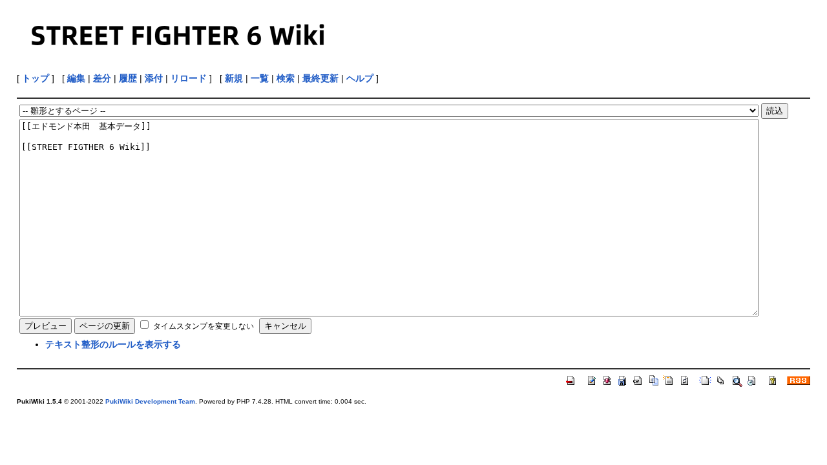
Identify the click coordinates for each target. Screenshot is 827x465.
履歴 (128, 78)
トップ (35, 78)
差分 (102, 78)
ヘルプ (359, 78)
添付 (154, 78)
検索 (286, 78)
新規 (234, 78)
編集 (76, 78)
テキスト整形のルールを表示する (113, 344)
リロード (189, 78)
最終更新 (320, 78)
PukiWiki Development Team (150, 401)
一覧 (260, 78)
